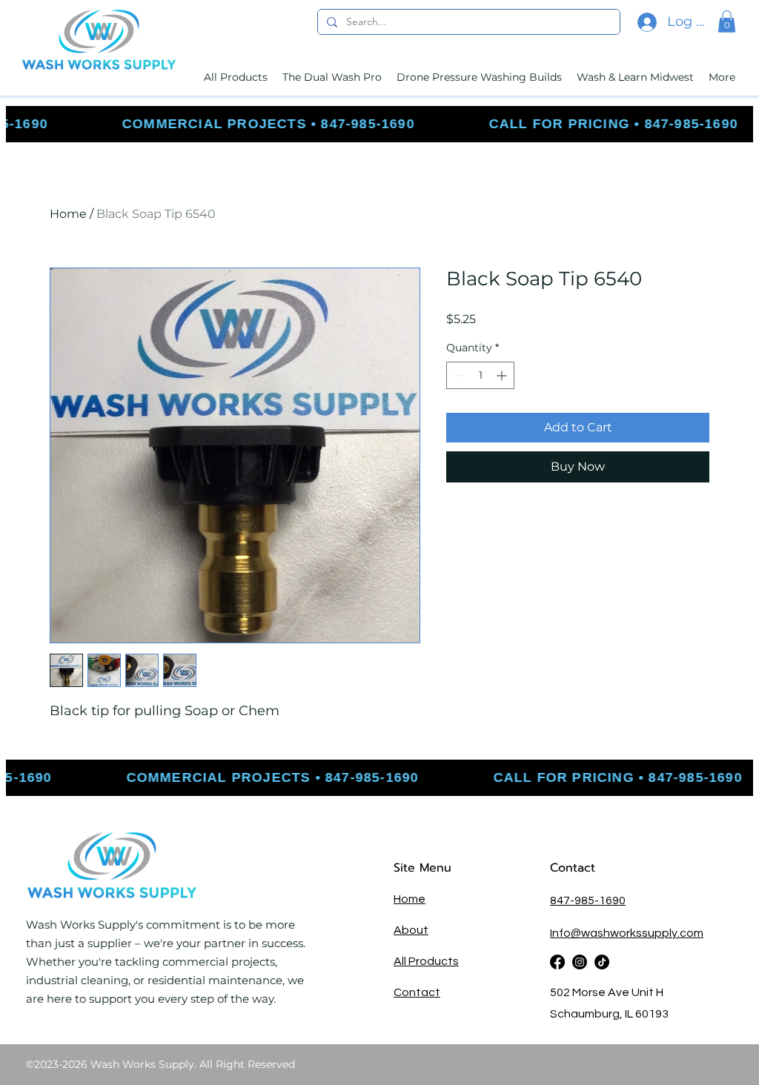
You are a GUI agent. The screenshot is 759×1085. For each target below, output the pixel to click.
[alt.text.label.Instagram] (579, 962)
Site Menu (422, 868)
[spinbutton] (480, 375)
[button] (726, 21)
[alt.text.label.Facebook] (557, 962)
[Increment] (503, 375)
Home (68, 214)
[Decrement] (457, 375)
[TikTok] (601, 962)
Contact (575, 868)
